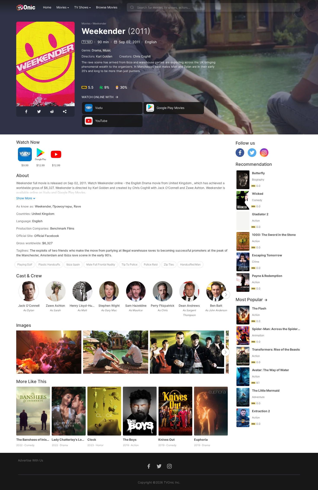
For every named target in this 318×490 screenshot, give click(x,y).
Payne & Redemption (267, 276)
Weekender (99, 23)
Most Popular (249, 299)
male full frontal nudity (100, 264)
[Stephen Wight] (109, 291)
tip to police (129, 264)
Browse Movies (106, 7)
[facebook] (240, 156)
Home (47, 7)
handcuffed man (190, 264)
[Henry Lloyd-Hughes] (82, 291)
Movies (61, 7)
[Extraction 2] (242, 417)
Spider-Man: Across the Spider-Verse (276, 329)
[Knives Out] (175, 411)
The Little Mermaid (265, 390)
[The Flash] (242, 315)
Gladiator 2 (260, 214)
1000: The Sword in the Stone (274, 234)
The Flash (259, 308)
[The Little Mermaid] (242, 397)
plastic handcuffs (49, 264)
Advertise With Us (30, 460)
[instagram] (264, 156)
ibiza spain (73, 264)
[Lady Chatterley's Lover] (68, 411)
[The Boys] (140, 411)
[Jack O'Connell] (29, 291)
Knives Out (166, 439)
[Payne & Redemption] (242, 282)
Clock (91, 439)
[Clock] (104, 411)
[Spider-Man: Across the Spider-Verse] (242, 335)
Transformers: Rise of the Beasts (276, 349)
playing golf (24, 264)
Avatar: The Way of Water (270, 370)
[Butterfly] (242, 179)
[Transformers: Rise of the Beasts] (242, 356)
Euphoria (201, 439)
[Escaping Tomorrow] (242, 261)
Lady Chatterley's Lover (68, 439)
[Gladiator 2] (242, 220)
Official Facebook (46, 236)
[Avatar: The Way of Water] (242, 376)
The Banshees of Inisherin (33, 439)
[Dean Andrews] (189, 291)
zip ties (169, 264)
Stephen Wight (109, 305)
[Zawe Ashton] (55, 291)
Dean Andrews (189, 305)
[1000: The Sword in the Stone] (242, 241)
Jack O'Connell (28, 305)
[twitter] (252, 156)
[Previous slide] (19, 294)
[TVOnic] (25, 7)
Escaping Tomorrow (267, 255)
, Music (106, 50)
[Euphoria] (211, 411)
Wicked (257, 193)
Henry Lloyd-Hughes (82, 305)
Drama (96, 50)
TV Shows (81, 7)
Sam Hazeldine (135, 305)
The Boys (130, 439)
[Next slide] (226, 294)
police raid (150, 264)
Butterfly (258, 173)
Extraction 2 (261, 411)
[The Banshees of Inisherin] (33, 411)
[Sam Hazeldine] (136, 291)
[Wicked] (242, 200)
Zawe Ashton (55, 305)
